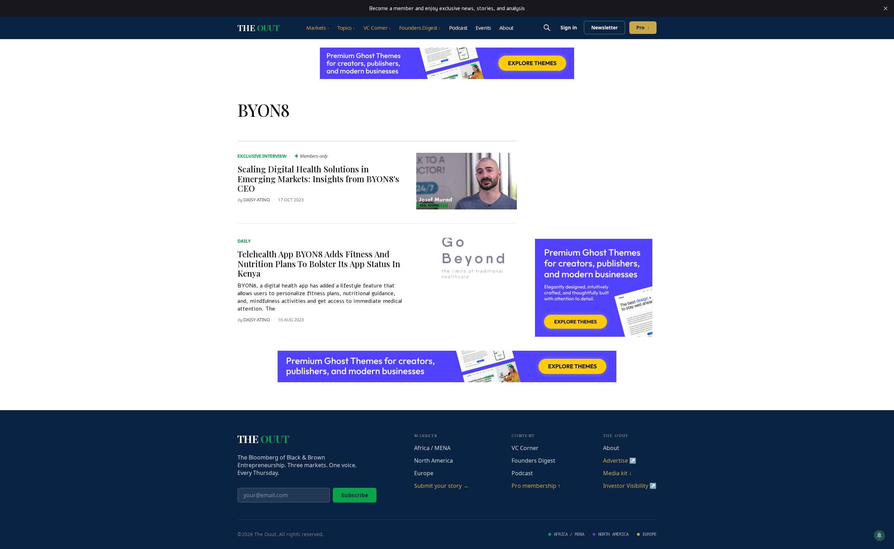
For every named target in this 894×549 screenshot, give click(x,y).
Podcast (458, 27)
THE (258, 27)
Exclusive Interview (261, 156)
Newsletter (604, 27)
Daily (244, 241)
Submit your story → (441, 486)
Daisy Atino (256, 200)
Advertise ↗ (619, 460)
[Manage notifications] (879, 535)
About (506, 27)
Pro (643, 27)
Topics (346, 27)
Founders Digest (420, 27)
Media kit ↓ (617, 473)
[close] (885, 8)
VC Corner (377, 27)
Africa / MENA (432, 448)
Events (483, 27)
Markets (317, 27)
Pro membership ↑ (536, 486)
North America (433, 460)
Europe (423, 473)
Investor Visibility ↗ (630, 486)
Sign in (568, 27)
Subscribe (354, 495)
